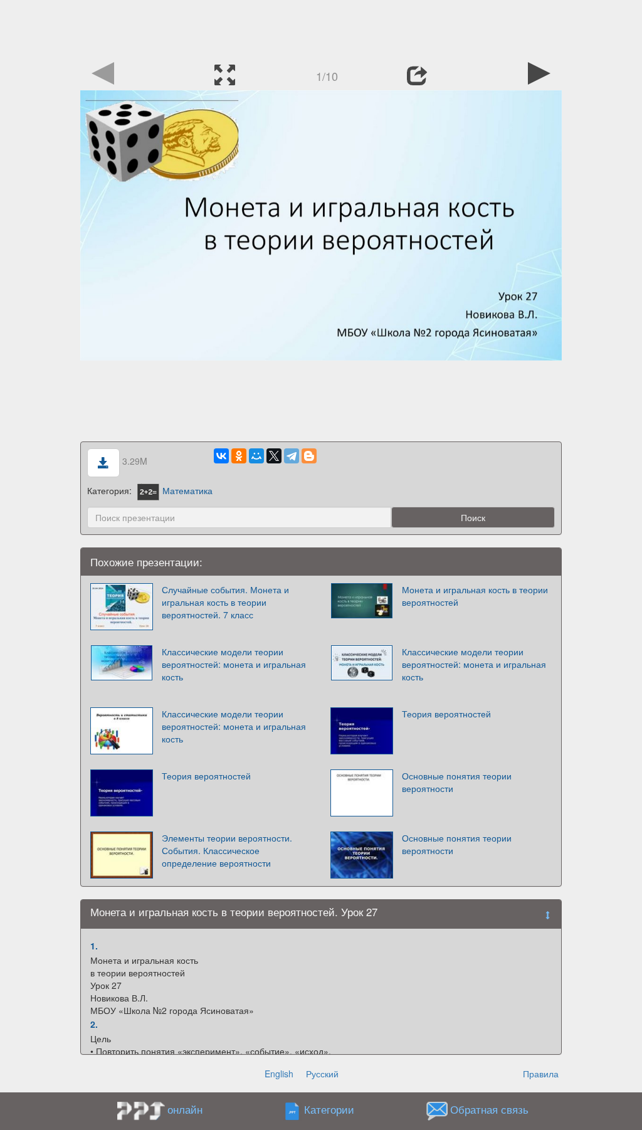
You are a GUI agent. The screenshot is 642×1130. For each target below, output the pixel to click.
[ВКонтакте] (221, 455)
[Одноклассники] (238, 455)
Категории (329, 1109)
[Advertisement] (321, 28)
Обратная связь (489, 1109)
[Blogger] (309, 455)
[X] (274, 455)
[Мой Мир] (256, 455)
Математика (187, 490)
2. (94, 1024)
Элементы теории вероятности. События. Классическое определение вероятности (227, 850)
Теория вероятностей (446, 713)
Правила (541, 1073)
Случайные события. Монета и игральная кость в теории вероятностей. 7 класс (225, 602)
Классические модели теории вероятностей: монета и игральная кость (234, 664)
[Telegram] (291, 455)
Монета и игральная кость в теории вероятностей (475, 595)
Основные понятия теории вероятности (457, 782)
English (279, 1073)
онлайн (185, 1109)
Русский (322, 1073)
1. (94, 945)
